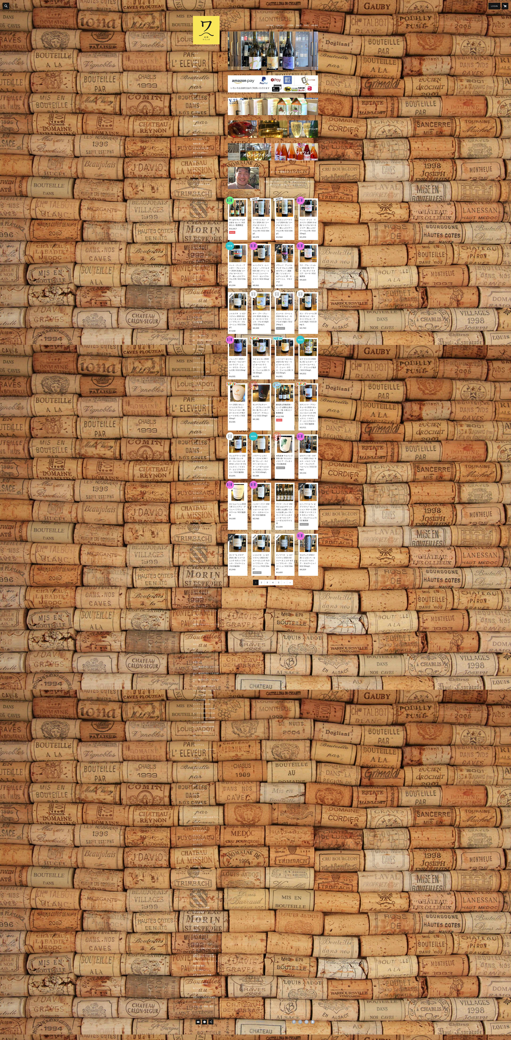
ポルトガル (197, 858)
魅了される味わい (200, 153)
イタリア (196, 822)
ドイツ (196, 813)
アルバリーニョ (199, 543)
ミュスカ (196, 385)
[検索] (6, 6)
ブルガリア (197, 894)
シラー (196, 221)
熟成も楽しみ (198, 144)
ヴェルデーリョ (199, 547)
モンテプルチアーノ (201, 266)
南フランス (197, 785)
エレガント (197, 130)
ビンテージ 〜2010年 (202, 704)
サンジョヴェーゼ (200, 257)
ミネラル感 (197, 157)
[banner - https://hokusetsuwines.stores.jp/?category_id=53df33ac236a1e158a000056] (296, 151)
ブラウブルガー (199, 308)
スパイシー (197, 98)
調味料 (196, 930)
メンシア (196, 313)
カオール (196, 794)
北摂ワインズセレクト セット (205, 961)
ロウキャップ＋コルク (202, 944)
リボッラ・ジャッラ (201, 507)
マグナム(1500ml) (200, 984)
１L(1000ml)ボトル (201, 979)
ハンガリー (197, 871)
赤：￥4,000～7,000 (201, 184)
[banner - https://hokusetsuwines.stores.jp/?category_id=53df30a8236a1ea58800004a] (303, 129)
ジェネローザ (198, 579)
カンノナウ (197, 284)
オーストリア (198, 840)
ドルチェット (198, 275)
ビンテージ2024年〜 (201, 731)
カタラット (197, 529)
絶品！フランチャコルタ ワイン (206, 817)
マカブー (196, 534)
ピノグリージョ (199, 430)
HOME (270, 25)
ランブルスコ (198, 252)
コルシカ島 (197, 804)
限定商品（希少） (200, 921)
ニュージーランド (200, 853)
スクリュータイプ (200, 939)
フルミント (197, 410)
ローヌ (196, 772)
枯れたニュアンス (200, 103)
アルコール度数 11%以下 (204, 686)
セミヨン (196, 367)
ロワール (196, 754)
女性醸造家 (197, 917)
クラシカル (197, 139)
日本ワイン (197, 899)
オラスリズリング (200, 588)
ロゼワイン (197, 615)
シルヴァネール (199, 434)
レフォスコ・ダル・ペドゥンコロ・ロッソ (206, 289)
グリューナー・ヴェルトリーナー (206, 400)
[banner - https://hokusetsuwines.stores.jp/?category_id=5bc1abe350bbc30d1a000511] (272, 129)
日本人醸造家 (198, 912)
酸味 (195, 67)
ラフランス (197, 653)
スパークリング (199, 606)
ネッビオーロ (198, 248)
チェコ (196, 862)
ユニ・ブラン (198, 470)
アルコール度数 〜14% (203, 695)
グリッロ (196, 520)
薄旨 (195, 162)
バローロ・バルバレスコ (203, 631)
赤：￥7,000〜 (199, 189)
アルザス (196, 799)
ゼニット (196, 574)
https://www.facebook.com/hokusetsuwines (294, 1022)
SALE (298, 25)
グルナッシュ (198, 216)
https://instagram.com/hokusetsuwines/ (306, 1022)
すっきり (196, 71)
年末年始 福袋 (199, 966)
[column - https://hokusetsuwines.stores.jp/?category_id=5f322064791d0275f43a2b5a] (243, 178)
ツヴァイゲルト (199, 295)
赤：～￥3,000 (199, 175)
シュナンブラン (199, 394)
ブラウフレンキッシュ (202, 299)
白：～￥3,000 (199, 335)
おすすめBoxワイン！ (202, 970)
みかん (196, 644)
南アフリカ (197, 849)
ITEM (290, 25)
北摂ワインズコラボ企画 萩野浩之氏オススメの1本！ (206, 956)
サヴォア (196, 781)
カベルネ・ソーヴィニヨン (204, 193)
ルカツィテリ (198, 556)
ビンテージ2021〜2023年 (204, 727)
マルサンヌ (197, 448)
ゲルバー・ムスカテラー (203, 405)
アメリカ (196, 835)
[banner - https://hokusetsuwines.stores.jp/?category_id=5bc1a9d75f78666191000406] (242, 129)
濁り (195, 85)
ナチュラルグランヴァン (203, 935)
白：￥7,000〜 (199, 349)
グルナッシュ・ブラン (202, 457)
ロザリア (196, 583)
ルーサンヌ (197, 443)
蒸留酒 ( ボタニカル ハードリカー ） (206, 625)
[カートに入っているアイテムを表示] (505, 6)
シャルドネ (197, 354)
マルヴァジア (198, 488)
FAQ (306, 25)
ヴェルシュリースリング (203, 414)
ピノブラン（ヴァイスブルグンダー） (206, 420)
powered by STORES (255, 1022)
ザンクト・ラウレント (202, 304)
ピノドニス (197, 211)
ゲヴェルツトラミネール (203, 425)
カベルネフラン (199, 198)
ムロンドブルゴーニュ (202, 376)
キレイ (196, 53)
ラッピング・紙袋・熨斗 (203, 1006)
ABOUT (280, 25)
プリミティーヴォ (200, 270)
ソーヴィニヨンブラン (202, 363)
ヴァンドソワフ (199, 166)
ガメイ (196, 207)
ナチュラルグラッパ (201, 993)
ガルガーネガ (198, 479)
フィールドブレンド (201, 593)
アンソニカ (197, 525)
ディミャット (198, 561)
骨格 (195, 94)
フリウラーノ (198, 502)
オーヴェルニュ (199, 767)
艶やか (196, 116)
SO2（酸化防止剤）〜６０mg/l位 (206, 674)
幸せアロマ (197, 126)
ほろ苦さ (196, 112)
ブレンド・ (197, 602)
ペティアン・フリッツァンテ (205, 611)
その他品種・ (198, 597)
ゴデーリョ (197, 552)
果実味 (196, 62)
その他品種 (197, 322)
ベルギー (196, 876)
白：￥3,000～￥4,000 (202, 340)
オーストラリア (199, 831)
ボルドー (196, 763)
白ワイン (196, 331)
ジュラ (196, 776)
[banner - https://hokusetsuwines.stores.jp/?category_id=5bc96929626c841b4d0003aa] (249, 151)
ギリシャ (196, 889)
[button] (494, 6)
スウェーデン (198, 880)
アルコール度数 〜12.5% (204, 690)
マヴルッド (197, 317)
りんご (196, 640)
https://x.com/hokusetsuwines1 (300, 1022)
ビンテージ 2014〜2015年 (204, 713)
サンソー (196, 234)
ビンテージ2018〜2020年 (204, 722)
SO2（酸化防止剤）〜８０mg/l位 (206, 680)
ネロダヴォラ (198, 261)
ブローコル (197, 243)
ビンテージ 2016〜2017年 (204, 718)
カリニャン (197, 230)
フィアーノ (197, 511)
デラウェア (197, 570)
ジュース (196, 658)
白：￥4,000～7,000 (201, 345)
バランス (196, 107)
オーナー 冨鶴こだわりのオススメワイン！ (206, 949)
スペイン (196, 826)
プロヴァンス (198, 790)
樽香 (195, 135)
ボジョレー (197, 758)
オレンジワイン (199, 620)
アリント (196, 538)
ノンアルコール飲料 (201, 908)
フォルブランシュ (200, 381)
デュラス (196, 239)
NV (194, 736)
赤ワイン (196, 171)
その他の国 (197, 903)
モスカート (197, 493)
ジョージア (197, 808)
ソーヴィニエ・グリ (201, 372)
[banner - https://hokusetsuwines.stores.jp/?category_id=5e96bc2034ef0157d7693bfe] (273, 106)
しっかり (196, 89)
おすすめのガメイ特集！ (203, 975)
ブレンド (196, 326)
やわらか (196, 58)
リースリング (198, 390)
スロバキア (197, 867)
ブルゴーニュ (198, 745)
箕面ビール (197, 662)
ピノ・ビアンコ (199, 475)
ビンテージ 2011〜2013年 (204, 709)
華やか (196, 121)
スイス (196, 885)
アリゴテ (196, 358)
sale (194, 1002)
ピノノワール (198, 202)
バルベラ (196, 279)
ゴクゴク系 (197, 80)
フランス (196, 740)
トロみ (196, 76)
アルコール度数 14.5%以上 (205, 699)
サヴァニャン (198, 439)
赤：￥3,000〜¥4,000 (202, 180)
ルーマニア (197, 844)
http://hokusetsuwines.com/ (313, 1022)
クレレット (197, 461)
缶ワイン (196, 988)
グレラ (196, 516)
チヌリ (196, 565)
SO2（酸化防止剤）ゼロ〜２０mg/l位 (206, 668)
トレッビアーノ (199, 466)
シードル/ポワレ (200, 635)
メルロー (196, 225)
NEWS (314, 25)
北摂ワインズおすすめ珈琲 (204, 997)
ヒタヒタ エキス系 (200, 148)
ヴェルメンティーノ (201, 484)
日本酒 (196, 926)
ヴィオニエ (197, 452)
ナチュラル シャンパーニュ (204, 749)
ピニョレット (198, 498)
